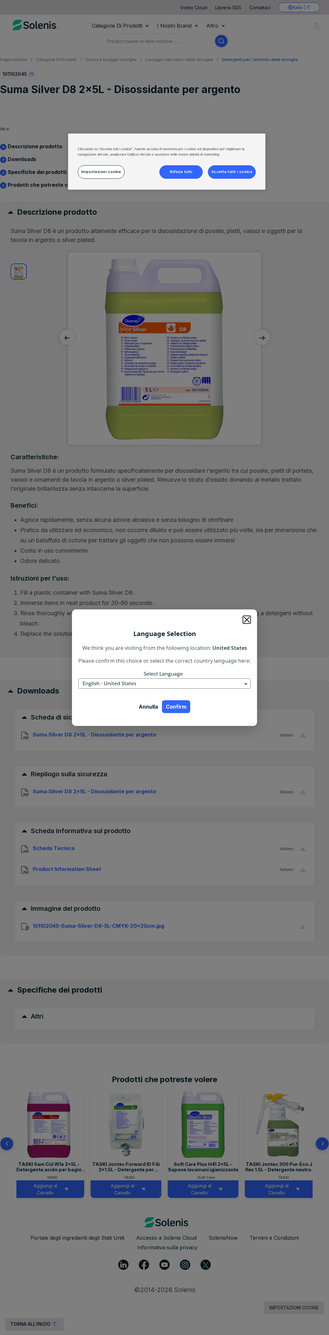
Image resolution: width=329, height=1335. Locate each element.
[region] (166, 162)
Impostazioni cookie (101, 171)
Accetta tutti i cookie (232, 171)
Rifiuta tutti (181, 171)
